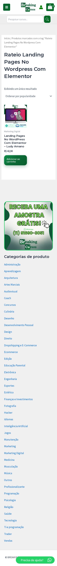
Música (8, 473)
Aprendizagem (12, 271)
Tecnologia (10, 520)
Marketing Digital (14, 453)
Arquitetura (11, 278)
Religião (8, 507)
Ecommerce (11, 352)
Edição (8, 358)
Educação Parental (14, 365)
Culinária (9, 311)
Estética (8, 392)
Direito (8, 338)
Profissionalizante (14, 487)
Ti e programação (14, 527)
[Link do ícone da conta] (41, 7)
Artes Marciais (12, 284)
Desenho (9, 318)
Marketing (10, 446)
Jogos (7, 433)
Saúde (8, 513)
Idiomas (8, 419)
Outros (8, 480)
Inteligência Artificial (16, 426)
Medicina (9, 460)
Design (8, 332)
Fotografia (10, 406)
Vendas (8, 540)
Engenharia (10, 379)
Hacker (8, 412)
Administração (12, 264)
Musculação (11, 466)
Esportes (9, 385)
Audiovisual (10, 291)
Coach (7, 298)
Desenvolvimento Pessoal (18, 325)
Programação (11, 493)
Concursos (10, 305)
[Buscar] (47, 19)
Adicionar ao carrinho (13, 160)
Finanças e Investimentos (18, 399)
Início (7, 38)
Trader (8, 534)
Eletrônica (10, 372)
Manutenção (11, 439)
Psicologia (10, 500)
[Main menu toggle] (6, 7)
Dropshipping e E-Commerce (20, 345)
